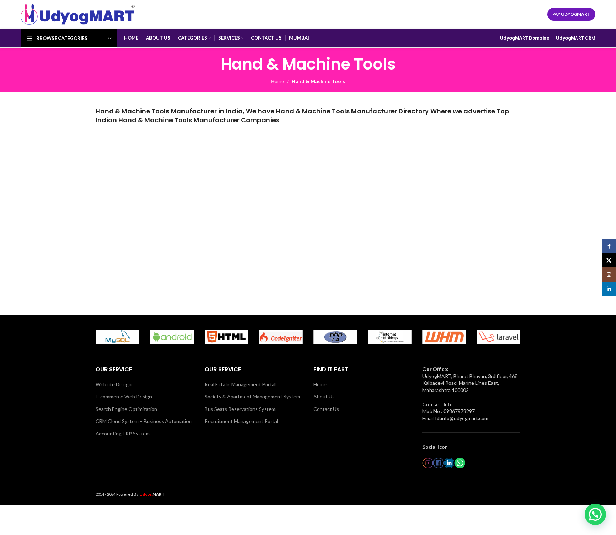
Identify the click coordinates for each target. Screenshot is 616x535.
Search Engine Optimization (126, 409)
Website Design (114, 384)
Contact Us (326, 409)
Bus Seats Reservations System (240, 409)
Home (277, 81)
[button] (595, 514)
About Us (324, 396)
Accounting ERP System (123, 433)
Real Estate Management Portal (240, 384)
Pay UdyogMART (571, 14)
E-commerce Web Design (124, 396)
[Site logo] (78, 14)
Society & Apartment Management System (252, 396)
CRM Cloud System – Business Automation (144, 421)
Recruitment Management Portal (241, 421)
